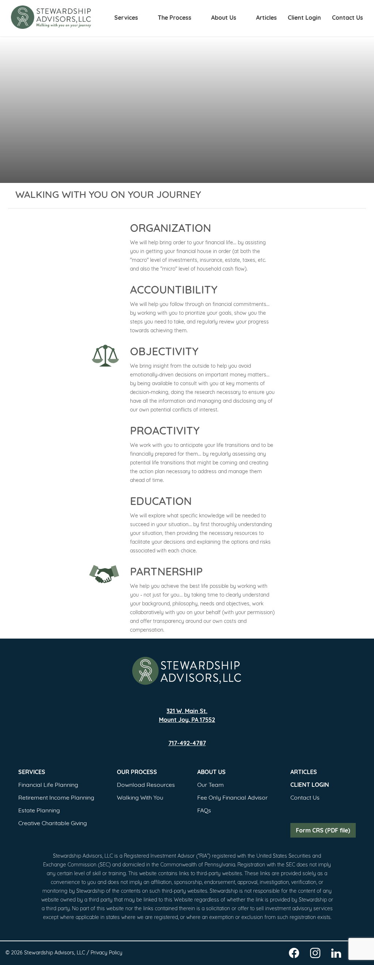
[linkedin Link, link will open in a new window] (336, 954)
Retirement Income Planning (56, 798)
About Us (224, 18)
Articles (266, 18)
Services (127, 18)
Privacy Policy (106, 953)
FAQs (204, 811)
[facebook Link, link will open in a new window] (294, 954)
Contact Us (347, 18)
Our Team (210, 785)
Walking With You (140, 798)
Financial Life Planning (48, 785)
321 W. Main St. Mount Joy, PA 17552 (187, 716)
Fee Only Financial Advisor (232, 798)
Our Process (137, 773)
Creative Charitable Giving (52, 824)
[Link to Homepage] (187, 671)
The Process (175, 18)
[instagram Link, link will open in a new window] (315, 954)
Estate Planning (39, 811)
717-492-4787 (187, 744)
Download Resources (146, 785)
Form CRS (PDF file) (323, 831)
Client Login (304, 18)
